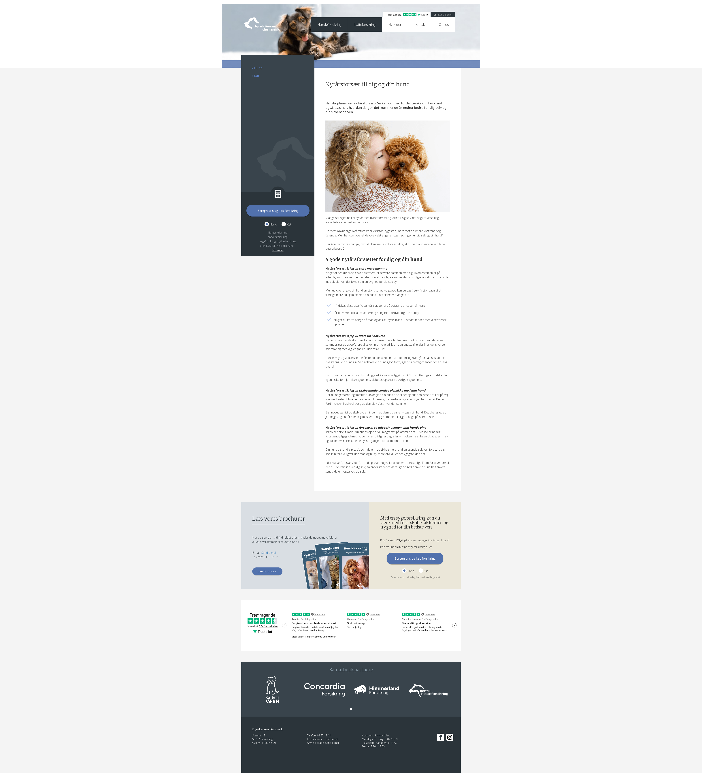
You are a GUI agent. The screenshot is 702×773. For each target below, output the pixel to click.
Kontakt (420, 24)
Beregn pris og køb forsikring (278, 211)
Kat (256, 76)
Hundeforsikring (329, 24)
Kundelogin (444, 14)
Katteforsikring (364, 24)
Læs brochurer (267, 571)
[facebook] (440, 737)
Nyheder (394, 24)
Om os (444, 24)
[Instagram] (449, 737)
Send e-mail (268, 553)
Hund (258, 68)
